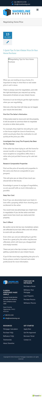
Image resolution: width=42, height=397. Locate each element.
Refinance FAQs (8, 336)
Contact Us (27, 340)
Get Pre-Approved (30, 333)
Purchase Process (29, 299)
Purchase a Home (29, 286)
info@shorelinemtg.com (22, 4)
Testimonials (7, 340)
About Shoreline (8, 343)
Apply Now (27, 329)
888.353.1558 (21, 2)
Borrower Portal (29, 336)
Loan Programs (29, 296)
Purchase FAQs (8, 333)
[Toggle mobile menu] (38, 10)
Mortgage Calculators (10, 329)
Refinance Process (30, 303)
